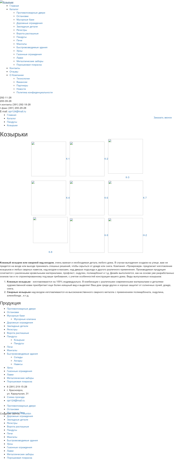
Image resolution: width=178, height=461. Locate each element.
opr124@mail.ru (17, 111)
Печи (19, 40)
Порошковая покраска (29, 64)
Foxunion (26, 413)
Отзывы (14, 71)
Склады (18, 357)
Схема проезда (16, 397)
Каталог (14, 9)
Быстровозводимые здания (32, 47)
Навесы (18, 364)
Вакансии (22, 82)
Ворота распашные (28, 33)
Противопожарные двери (31, 12)
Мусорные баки (25, 19)
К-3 (127, 177)
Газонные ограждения (29, 54)
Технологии (23, 78)
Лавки (20, 57)
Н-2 (145, 235)
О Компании (17, 75)
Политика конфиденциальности (35, 92)
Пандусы (22, 36)
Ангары (18, 360)
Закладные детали (27, 26)
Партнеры (22, 85)
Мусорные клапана (25, 319)
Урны (19, 50)
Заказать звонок (163, 117)
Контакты (15, 68)
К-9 (106, 235)
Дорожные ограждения (30, 23)
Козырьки (19, 339)
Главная (14, 5)
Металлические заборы (30, 61)
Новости (21, 88)
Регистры (22, 30)
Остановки (23, 16)
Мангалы (22, 43)
